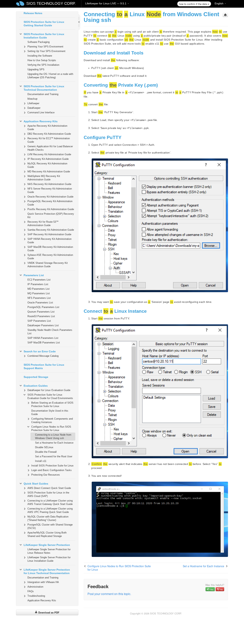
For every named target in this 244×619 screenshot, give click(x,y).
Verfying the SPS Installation (43, 64)
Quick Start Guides (36, 483)
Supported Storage (36, 376)
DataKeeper (33, 107)
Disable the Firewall (46, 451)
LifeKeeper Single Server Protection (47, 544)
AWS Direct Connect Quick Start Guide (49, 488)
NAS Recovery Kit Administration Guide (49, 184)
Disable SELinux (44, 447)
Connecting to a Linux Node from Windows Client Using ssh (53, 436)
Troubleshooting (36, 595)
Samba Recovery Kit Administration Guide (50, 229)
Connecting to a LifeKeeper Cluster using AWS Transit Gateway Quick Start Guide (50, 502)
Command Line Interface (41, 112)
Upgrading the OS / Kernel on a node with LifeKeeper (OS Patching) (50, 76)
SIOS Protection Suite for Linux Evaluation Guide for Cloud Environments (50, 396)
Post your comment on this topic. (109, 594)
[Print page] (225, 15)
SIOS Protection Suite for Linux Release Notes (44, 11)
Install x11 (40, 461)
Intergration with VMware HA (43, 582)
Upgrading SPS (35, 69)
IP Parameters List (37, 284)
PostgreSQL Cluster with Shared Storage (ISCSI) (50, 526)
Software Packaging (38, 42)
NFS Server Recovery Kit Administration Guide (49, 190)
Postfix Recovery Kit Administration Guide (50, 209)
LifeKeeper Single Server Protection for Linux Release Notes (49, 551)
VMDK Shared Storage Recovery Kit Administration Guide (47, 265)
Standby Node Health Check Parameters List (49, 332)
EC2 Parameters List (39, 279)
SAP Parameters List (39, 320)
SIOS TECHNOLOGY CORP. (51, 3)
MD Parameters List (38, 288)
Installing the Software (39, 55)
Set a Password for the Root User (53, 456)
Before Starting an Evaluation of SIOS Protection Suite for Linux (52, 404)
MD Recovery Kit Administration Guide (48, 171)
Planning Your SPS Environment (45, 46)
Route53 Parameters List (41, 316)
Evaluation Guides (36, 385)
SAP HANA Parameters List (42, 338)
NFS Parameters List (39, 298)
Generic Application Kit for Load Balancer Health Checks (50, 148)
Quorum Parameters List (41, 311)
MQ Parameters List (38, 293)
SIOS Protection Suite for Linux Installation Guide (44, 36)
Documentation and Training (42, 94)
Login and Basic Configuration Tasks (51, 470)
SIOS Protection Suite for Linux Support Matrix (44, 366)
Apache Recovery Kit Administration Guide (47, 127)
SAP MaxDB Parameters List (43, 342)
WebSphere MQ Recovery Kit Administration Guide (43, 178)
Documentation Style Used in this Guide (49, 412)
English (219, 3)
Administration (35, 586)
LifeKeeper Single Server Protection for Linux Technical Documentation (47, 571)
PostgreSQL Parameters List (43, 307)
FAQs (30, 591)
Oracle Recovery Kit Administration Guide (50, 196)
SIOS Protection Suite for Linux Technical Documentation (44, 88)
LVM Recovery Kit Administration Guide (49, 154)
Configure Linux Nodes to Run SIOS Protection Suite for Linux (51, 428)
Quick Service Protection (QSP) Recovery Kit (50, 215)
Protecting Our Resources (45, 474)
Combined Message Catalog (43, 355)
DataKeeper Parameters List (43, 325)
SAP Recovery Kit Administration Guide (49, 234)
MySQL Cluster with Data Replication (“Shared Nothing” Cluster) (47, 518)
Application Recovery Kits (41, 121)
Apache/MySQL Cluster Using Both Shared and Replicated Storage (47, 534)
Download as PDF (48, 612)
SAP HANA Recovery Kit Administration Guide (49, 241)
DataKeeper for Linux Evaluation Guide (48, 390)
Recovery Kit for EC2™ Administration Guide (48, 140)
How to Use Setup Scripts (41, 60)
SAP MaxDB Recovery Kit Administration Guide (50, 249)
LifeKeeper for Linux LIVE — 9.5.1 (106, 3)
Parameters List (34, 275)
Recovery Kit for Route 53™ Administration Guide (43, 223)
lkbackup (32, 98)
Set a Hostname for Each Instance (54, 442)
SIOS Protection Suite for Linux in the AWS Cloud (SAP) (48, 494)
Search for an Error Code (40, 351)
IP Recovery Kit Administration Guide (48, 159)
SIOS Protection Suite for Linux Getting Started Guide (44, 23)
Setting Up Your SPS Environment (46, 51)
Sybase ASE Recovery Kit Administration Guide (50, 257)
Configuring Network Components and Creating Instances (52, 420)
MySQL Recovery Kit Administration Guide (47, 165)
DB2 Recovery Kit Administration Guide (49, 133)
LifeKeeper (33, 103)
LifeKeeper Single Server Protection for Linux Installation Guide (49, 559)
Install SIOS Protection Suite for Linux (52, 465)
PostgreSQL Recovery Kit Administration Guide (49, 203)
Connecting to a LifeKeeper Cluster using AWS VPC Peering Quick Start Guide (50, 510)
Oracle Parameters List (40, 302)
